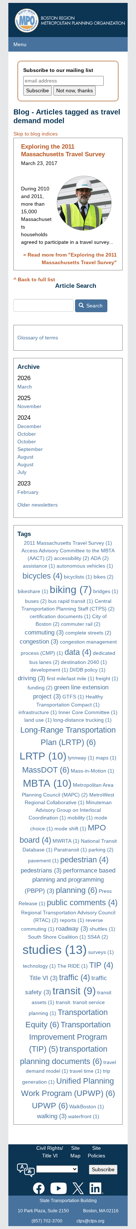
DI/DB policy (88, 670)
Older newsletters (37, 505)
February (27, 492)
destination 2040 (84, 662)
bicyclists (78, 577)
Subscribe (103, 1169)
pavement (43, 860)
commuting (44, 632)
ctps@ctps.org (90, 1221)
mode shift (70, 828)
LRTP (43, 756)
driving (31, 678)
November (29, 406)
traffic (74, 977)
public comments (82, 902)
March (24, 387)
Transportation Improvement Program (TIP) (70, 1036)
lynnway (81, 758)
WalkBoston (86, 1106)
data (78, 652)
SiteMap (75, 1152)
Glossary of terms (37, 338)
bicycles (42, 575)
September (30, 449)
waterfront (83, 1116)
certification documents (60, 616)
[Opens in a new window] (39, 1187)
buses (36, 601)
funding (40, 687)
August (25, 457)
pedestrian (84, 859)
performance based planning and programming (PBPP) (70, 880)
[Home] (70, 18)
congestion (39, 641)
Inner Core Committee (88, 712)
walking (52, 1116)
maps (106, 758)
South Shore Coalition (57, 937)
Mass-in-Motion (92, 771)
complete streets (88, 633)
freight (107, 678)
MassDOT (45, 769)
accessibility (71, 558)
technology (39, 966)
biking (71, 589)
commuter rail (80, 624)
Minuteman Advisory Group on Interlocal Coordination (70, 810)
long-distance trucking (82, 720)
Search (94, 306)
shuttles (102, 929)
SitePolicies (96, 1152)
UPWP (50, 1105)
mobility (80, 818)
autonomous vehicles (85, 566)
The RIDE (72, 966)
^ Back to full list (34, 279)
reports (72, 920)
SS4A (97, 937)
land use (38, 720)
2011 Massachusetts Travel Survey (68, 543)
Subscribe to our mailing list (58, 70)
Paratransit (70, 850)
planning (76, 890)
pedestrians (41, 870)
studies (54, 949)
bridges (105, 591)
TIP (101, 965)
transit (74, 990)
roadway (72, 928)
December (29, 426)
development (49, 670)
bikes (104, 577)
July (21, 472)
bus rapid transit (70, 601)
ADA (100, 558)
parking (101, 850)
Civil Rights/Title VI (49, 1152)
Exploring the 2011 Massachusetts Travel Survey (63, 150)
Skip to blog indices (35, 134)
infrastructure (37, 712)
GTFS (73, 697)
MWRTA (66, 841)
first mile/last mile (70, 678)
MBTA (47, 783)
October (26, 434)
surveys (101, 952)
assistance (39, 566)
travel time (86, 1071)
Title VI (43, 978)
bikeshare (33, 591)
